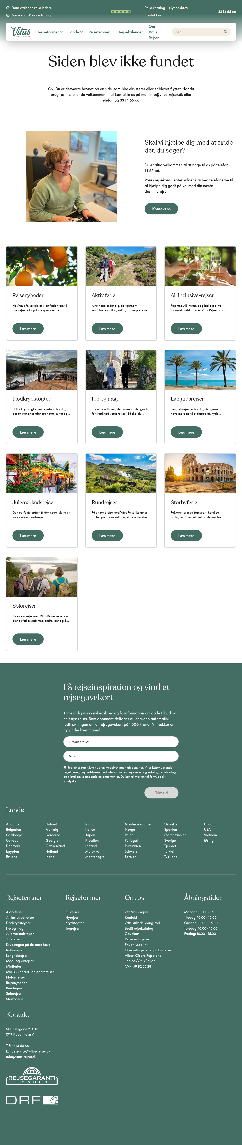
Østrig (209, 840)
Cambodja (14, 835)
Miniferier (13, 966)
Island (90, 824)
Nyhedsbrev (178, 8)
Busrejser (72, 912)
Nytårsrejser (15, 977)
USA (207, 829)
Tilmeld (161, 793)
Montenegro (95, 857)
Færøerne (53, 835)
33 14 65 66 (227, 11)
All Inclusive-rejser (20, 917)
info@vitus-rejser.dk (21, 1057)
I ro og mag (14, 928)
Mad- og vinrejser (19, 961)
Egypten (12, 851)
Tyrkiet (169, 851)
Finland (51, 824)
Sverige (170, 840)
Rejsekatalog (155, 8)
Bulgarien (13, 829)
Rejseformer (48, 32)
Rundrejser (14, 988)
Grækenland (55, 846)
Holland (52, 851)
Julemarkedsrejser (20, 934)
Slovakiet (171, 824)
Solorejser (13, 993)
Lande (73, 32)
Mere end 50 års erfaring (31, 15)
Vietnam (210, 835)
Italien (90, 829)
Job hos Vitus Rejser (140, 961)
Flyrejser (71, 917)
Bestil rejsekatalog (139, 928)
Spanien (170, 829)
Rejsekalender (131, 32)
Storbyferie (14, 999)
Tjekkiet (170, 846)
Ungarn (210, 824)
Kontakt (131, 917)
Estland (11, 857)
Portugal (131, 840)
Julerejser (13, 939)
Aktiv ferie (14, 912)
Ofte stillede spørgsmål (142, 923)
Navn (72, 756)
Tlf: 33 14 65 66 (17, 1046)
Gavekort (132, 934)
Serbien (131, 857)
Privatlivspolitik (136, 944)
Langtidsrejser (16, 955)
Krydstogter (74, 923)
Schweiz (131, 851)
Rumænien (133, 846)
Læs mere (28, 328)
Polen (129, 835)
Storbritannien (175, 835)
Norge (130, 829)
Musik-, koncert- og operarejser (30, 972)
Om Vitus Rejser (154, 32)
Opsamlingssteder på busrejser (148, 950)
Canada (12, 840)
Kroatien (92, 840)
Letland (91, 846)
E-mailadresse (78, 742)
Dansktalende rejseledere (32, 8)
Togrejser (72, 928)
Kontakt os (153, 15)
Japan (90, 835)
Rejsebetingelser (137, 939)
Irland (50, 857)
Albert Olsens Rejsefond (143, 955)
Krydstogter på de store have (28, 944)
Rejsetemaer (99, 32)
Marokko (92, 851)
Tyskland (171, 857)
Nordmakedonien (138, 824)
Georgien (53, 840)
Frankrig (52, 829)
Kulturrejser (15, 950)
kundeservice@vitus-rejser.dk (28, 1051)
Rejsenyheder (16, 983)
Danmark (13, 846)
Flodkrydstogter (18, 923)
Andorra (12, 824)
